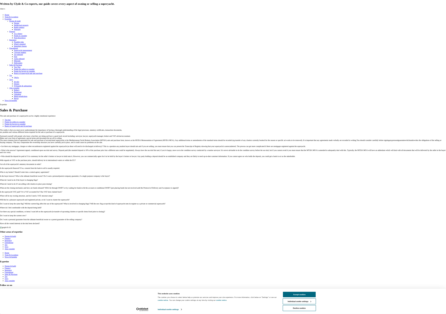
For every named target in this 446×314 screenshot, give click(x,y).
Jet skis (16, 82)
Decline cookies (299, 308)
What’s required (20, 44)
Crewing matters (20, 52)
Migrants (17, 61)
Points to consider (20, 36)
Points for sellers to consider (24, 69)
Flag (15, 57)
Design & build (15, 21)
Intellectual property (21, 25)
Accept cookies (299, 295)
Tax (10, 75)
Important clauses (20, 46)
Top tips (8, 120)
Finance (12, 32)
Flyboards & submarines (23, 86)
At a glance (18, 34)
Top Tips (17, 67)
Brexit (16, 98)
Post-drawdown (20, 38)
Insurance (12, 40)
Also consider (14, 88)
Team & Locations (11, 17)
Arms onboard (19, 59)
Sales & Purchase (15, 65)
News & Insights (11, 101)
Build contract (19, 27)
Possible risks (19, 42)
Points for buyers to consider (24, 71)
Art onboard (18, 55)
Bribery (17, 90)
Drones (16, 84)
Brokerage (18, 92)
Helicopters (18, 63)
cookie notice (163, 300)
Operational (13, 48)
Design (16, 23)
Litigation (17, 94)
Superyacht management (23, 50)
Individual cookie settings (168, 309)
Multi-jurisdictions (20, 96)
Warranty (17, 29)
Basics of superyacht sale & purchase (18, 126)
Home (7, 15)
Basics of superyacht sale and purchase (28, 73)
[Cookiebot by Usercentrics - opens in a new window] (142, 309)
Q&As (16, 78)
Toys (11, 80)
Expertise (8, 19)
